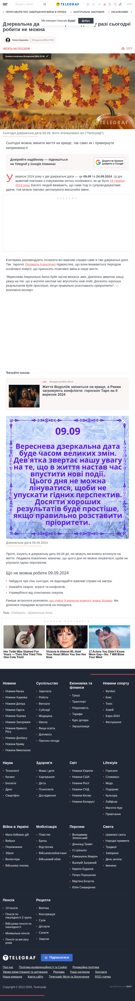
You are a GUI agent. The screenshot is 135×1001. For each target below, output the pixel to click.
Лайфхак (111, 801)
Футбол (110, 691)
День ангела (114, 859)
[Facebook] (87, 4)
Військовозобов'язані (53, 853)
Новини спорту (116, 683)
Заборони (112, 853)
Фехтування (113, 722)
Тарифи (77, 714)
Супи (42, 920)
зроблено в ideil (120, 986)
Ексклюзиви (119, 12)
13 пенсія (11, 908)
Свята (108, 827)
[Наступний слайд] (131, 12)
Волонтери (12, 859)
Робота (43, 697)
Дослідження (47, 795)
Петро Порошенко (84, 875)
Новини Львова (15, 715)
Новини (9, 683)
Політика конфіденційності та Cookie (43, 967)
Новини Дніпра (15, 703)
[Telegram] (99, 4)
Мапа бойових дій (17, 834)
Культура (111, 795)
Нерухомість (80, 707)
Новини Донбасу (16, 737)
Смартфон (12, 795)
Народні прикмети (117, 840)
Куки (71, 20)
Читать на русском (16, 48)
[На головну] (67, 4)
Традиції (111, 846)
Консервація (47, 914)
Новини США (81, 776)
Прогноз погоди (49, 740)
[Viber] (93, 4)
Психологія (46, 789)
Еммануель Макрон (85, 856)
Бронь (43, 840)
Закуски (44, 938)
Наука (8, 763)
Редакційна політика (86, 967)
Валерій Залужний (84, 862)
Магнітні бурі (114, 807)
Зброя (9, 853)
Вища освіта (47, 728)
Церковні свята (116, 834)
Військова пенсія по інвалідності (18, 925)
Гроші (76, 695)
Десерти (44, 926)
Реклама (59, 971)
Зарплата (45, 691)
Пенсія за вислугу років (17, 941)
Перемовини (13, 846)
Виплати (44, 703)
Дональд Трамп (82, 844)
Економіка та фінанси (81, 685)
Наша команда (12, 976)
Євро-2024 (113, 715)
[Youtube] (104, 4)
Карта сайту (35, 976)
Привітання (113, 814)
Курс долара (80, 720)
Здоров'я (44, 763)
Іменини (111, 865)
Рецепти (43, 900)
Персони (77, 827)
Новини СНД (80, 789)
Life (44, 382)
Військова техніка (16, 865)
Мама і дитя (46, 770)
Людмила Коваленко (40, 264)
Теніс (109, 703)
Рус (129, 4)
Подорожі (112, 789)
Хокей (110, 709)
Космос (10, 776)
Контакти (101, 971)
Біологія (10, 783)
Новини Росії (80, 783)
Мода (109, 783)
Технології (12, 770)
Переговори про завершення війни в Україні (36, 12)
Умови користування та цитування (25, 971)
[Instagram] (114, 4)
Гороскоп (112, 770)
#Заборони (18, 612)
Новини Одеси (14, 709)
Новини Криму (14, 744)
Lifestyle (110, 763)
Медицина (45, 715)
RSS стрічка (103, 976)
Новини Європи (82, 770)
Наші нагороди (80, 971)
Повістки (44, 834)
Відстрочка (46, 846)
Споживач (112, 776)
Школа (43, 722)
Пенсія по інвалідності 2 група (18, 916)
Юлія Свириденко (83, 887)
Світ (73, 763)
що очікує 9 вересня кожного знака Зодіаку (80, 600)
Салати (44, 932)
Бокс (109, 697)
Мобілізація (46, 827)
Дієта (42, 783)
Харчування (47, 776)
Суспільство (47, 683)
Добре (86, 20)
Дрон (8, 789)
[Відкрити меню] (5, 4)
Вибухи (10, 840)
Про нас (8, 967)
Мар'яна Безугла (83, 881)
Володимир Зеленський (79, 836)
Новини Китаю (81, 795)
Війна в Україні (16, 827)
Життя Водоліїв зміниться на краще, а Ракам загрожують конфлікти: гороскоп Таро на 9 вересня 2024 (81, 390)
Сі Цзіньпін (79, 850)
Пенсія (8, 900)
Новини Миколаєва (18, 750)
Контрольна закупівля (88, 12)
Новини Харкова (16, 697)
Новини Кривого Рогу (16, 730)
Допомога (45, 734)
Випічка (44, 908)
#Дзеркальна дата (40, 612)
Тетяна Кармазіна (20, 40)
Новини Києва (14, 691)
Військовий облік (50, 859)
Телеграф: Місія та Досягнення (69, 976)
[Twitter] (109, 4)
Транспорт (79, 701)
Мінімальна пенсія (17, 933)
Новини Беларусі (83, 801)
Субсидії (44, 709)
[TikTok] (120, 4)
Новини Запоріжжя (17, 722)
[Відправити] (44, 4)
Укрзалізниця (80, 726)
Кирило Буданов (83, 868)
